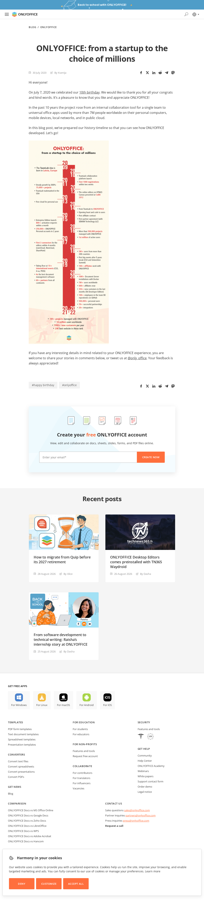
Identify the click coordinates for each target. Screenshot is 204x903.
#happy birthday (43, 385)
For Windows (19, 705)
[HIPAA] (141, 737)
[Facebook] (141, 72)
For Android (86, 705)
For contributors (82, 773)
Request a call (114, 826)
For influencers (81, 783)
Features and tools (84, 751)
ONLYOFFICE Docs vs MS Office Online (30, 810)
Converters (16, 754)
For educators (81, 734)
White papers (145, 776)
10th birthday (89, 92)
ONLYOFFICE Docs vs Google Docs (28, 815)
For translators (81, 778)
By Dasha (145, 574)
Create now (150, 457)
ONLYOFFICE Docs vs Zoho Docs (27, 820)
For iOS (107, 705)
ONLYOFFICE (48, 27)
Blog (32, 27)
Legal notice (145, 792)
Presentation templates (22, 744)
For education (84, 722)
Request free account (85, 756)
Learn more (152, 871)
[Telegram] (166, 72)
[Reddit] (160, 72)
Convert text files (18, 761)
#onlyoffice (69, 385)
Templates (15, 722)
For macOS (63, 705)
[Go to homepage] (24, 14)
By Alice (68, 574)
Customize (49, 883)
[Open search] (186, 14)
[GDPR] (150, 737)
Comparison (17, 803)
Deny (21, 883)
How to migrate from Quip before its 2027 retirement (62, 559)
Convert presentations (21, 771)
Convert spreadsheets (21, 766)
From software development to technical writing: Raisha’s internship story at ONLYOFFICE (60, 639)
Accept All (76, 883)
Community (145, 755)
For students (80, 729)
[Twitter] (147, 72)
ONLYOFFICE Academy (151, 766)
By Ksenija (60, 72)
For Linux (41, 705)
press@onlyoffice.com (136, 820)
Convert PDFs (16, 777)
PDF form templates (20, 729)
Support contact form (150, 781)
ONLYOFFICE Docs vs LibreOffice (27, 826)
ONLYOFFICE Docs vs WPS (23, 831)
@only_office (137, 358)
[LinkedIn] (153, 72)
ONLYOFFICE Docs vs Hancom (26, 841)
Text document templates (23, 734)
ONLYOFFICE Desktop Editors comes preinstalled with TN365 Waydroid (136, 562)
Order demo (145, 786)
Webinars (143, 771)
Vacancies (78, 788)
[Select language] (195, 14)
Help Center (145, 760)
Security (144, 722)
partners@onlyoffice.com (141, 815)
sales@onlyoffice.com (137, 810)
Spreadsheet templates (21, 739)
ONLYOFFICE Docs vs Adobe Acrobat (29, 836)
